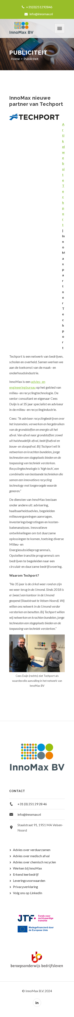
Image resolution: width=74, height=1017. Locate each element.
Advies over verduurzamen (31, 850)
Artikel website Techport (63, 174)
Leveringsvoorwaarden (29, 880)
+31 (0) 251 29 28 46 (32, 804)
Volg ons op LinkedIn (27, 893)
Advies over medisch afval (31, 856)
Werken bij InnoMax (27, 868)
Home (15, 59)
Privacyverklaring (25, 887)
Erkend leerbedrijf (26, 874)
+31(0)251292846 (38, 7)
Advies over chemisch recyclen (34, 862)
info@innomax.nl (41, 14)
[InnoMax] (21, 28)
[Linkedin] (37, 1003)
